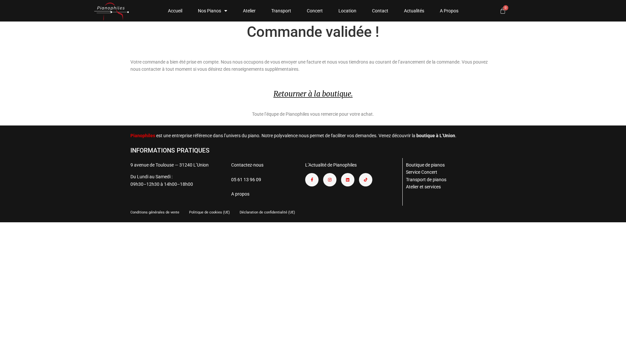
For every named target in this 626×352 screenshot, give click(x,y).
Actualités (414, 10)
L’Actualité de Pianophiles (331, 165)
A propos (240, 194)
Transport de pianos (426, 179)
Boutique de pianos (425, 165)
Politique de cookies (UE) (209, 212)
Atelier (249, 10)
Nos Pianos (209, 10)
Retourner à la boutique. (313, 93)
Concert (315, 10)
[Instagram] (329, 179)
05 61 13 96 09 (246, 179)
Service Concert (421, 172)
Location (347, 10)
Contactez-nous (247, 165)
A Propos (449, 10)
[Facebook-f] (312, 179)
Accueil (175, 10)
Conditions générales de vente (154, 212)
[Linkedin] (347, 179)
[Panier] (503, 11)
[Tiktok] (365, 179)
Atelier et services (423, 186)
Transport (281, 10)
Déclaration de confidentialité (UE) (267, 212)
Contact (380, 10)
